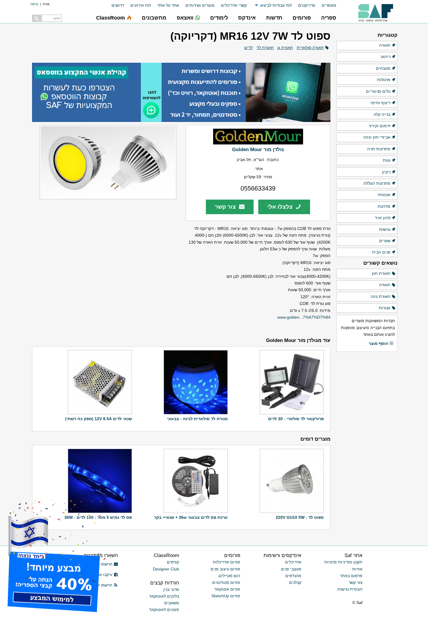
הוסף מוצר (378, 343)
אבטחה (384, 194)
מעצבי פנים (291, 569)
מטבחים (383, 68)
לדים (248, 47)
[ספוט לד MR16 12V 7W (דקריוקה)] (104, 162)
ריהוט (385, 56)
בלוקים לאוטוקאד (164, 596)
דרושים (118, 5)
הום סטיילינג (229, 575)
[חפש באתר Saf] (36, 18)
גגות (386, 160)
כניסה (34, 4)
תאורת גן (285, 47)
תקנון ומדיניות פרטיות (343, 562)
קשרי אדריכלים (234, 5)
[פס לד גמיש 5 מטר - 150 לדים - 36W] (99, 481)
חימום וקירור (379, 125)
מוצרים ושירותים (200, 5)
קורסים (173, 562)
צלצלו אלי (280, 207)
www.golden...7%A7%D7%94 (303, 317)
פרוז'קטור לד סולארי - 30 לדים (296, 418)
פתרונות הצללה (376, 183)
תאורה (384, 45)
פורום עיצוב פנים (225, 569)
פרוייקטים (306, 5)
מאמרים (329, 5)
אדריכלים (293, 562)
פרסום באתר (351, 575)
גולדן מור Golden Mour (258, 149)
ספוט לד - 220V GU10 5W (300, 517)
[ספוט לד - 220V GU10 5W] (291, 481)
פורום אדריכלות (226, 562)
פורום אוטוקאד (227, 589)
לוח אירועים (140, 5)
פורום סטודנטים (226, 582)
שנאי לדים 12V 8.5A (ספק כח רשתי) (98, 418)
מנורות (384, 307)
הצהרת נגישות (349, 589)
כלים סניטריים (378, 91)
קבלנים (295, 582)
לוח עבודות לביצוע (276, 5)
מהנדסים (293, 575)
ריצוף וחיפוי (380, 102)
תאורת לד (265, 47)
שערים (384, 240)
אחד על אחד (168, 5)
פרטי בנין (171, 589)
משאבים (171, 602)
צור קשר (226, 207)
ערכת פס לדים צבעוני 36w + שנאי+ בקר (191, 517)
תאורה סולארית (310, 47)
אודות (357, 569)
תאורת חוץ (381, 273)
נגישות (384, 229)
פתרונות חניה (378, 148)
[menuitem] (325, 5)
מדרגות (384, 206)
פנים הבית (381, 252)
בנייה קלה (382, 114)
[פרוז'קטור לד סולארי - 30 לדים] (291, 382)
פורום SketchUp (225, 595)
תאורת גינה (380, 296)
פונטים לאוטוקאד (164, 609)
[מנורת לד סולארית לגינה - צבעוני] (195, 382)
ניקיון (386, 172)
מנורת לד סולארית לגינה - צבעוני (197, 418)
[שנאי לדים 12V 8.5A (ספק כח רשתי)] (99, 382)
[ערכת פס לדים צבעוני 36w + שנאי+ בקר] (195, 481)
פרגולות (383, 79)
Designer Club (166, 569)
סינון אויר (382, 217)
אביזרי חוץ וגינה (376, 137)
